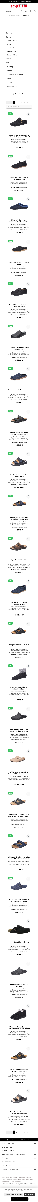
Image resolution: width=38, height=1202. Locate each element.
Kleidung (9, 67)
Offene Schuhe (12, 41)
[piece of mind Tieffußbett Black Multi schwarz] (19, 1057)
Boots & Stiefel (12, 55)
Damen (9, 33)
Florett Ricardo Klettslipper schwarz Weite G (19, 306)
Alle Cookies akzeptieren (19, 1199)
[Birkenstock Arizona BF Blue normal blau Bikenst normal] (19, 844)
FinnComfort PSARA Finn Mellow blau (19, 476)
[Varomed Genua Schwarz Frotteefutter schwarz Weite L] (19, 1014)
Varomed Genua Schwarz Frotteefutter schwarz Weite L (19, 1028)
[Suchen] (21, 11)
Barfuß (8, 63)
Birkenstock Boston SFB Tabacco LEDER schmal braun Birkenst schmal (19, 773)
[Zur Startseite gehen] (19, 6)
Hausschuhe (11, 51)
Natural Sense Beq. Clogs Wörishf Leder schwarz (19, 433)
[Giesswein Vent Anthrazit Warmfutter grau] (19, 165)
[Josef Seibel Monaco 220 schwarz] (19, 972)
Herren (8, 37)
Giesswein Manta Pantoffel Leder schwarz (19, 348)
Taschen (9, 71)
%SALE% (9, 83)
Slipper (9, 44)
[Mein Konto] (30, 11)
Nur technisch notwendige (14, 1194)
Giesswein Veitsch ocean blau (19, 390)
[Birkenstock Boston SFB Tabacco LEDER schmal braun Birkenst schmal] (19, 759)
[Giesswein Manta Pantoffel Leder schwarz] (19, 335)
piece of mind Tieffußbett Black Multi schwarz (19, 1070)
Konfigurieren (29, 1194)
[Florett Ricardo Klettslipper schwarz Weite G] (19, 292)
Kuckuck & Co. (11, 87)
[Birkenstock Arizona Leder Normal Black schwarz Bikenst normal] (19, 802)
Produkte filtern (20, 94)
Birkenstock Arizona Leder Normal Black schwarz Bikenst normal (19, 815)
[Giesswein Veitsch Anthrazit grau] (19, 250)
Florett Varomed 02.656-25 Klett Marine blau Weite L (19, 900)
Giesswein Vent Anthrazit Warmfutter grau (19, 178)
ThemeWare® (19, 1184)
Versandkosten (7, 1179)
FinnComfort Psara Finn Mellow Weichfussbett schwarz (19, 1113)
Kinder (8, 59)
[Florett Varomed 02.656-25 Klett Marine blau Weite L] (19, 887)
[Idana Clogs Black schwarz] (19, 929)
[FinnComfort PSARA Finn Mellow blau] (19, 462)
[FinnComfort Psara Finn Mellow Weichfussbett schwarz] (19, 1099)
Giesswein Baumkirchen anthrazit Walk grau (19, 688)
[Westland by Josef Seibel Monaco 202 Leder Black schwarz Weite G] (19, 717)
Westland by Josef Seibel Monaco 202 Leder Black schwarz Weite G (19, 730)
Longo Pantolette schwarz (19, 645)
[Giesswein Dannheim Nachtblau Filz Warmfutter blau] (19, 207)
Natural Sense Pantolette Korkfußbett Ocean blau (19, 518)
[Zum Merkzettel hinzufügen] (28, 114)
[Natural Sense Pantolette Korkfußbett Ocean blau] (19, 505)
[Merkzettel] (26, 11)
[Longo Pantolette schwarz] (19, 632)
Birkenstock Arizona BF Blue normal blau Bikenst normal (19, 858)
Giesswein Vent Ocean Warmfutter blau (19, 603)
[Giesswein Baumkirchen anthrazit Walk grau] (19, 674)
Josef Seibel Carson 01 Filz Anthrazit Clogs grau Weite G (19, 136)
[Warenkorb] (35, 11)
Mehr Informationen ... (26, 1190)
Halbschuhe (11, 48)
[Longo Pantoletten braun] (19, 547)
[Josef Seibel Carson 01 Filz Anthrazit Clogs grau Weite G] (19, 122)
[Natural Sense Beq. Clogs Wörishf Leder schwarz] (19, 420)
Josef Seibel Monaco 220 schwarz (19, 985)
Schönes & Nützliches (14, 75)
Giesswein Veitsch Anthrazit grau (19, 263)
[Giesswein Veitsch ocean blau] (19, 377)
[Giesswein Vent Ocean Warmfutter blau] (19, 589)
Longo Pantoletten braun (19, 560)
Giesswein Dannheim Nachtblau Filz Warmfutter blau (19, 221)
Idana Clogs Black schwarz (19, 942)
